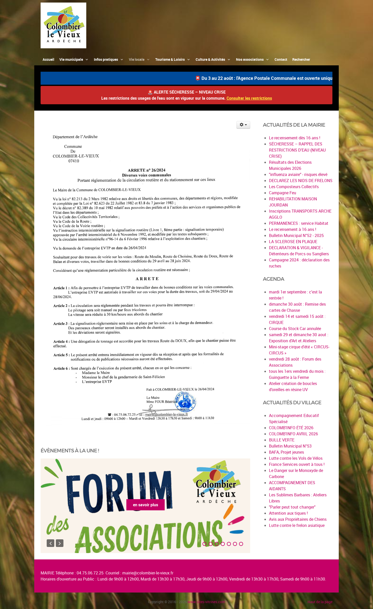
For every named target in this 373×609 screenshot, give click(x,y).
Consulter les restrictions (249, 98)
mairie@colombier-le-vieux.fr (147, 573)
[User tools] (243, 125)
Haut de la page (320, 601)
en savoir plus (145, 505)
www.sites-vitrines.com (206, 601)
